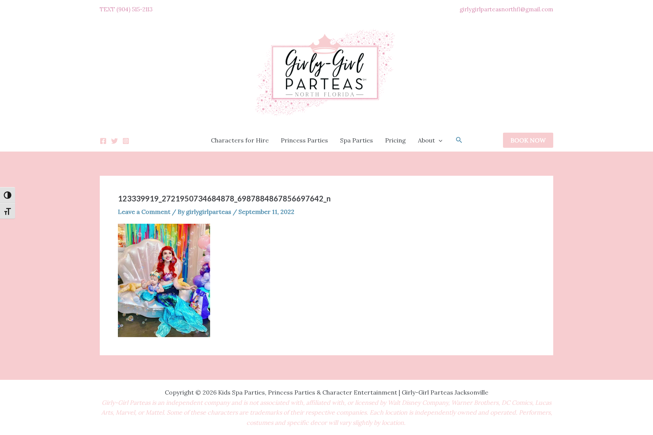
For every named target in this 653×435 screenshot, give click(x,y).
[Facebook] (103, 141)
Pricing (395, 140)
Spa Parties (356, 140)
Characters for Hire (240, 140)
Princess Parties (304, 140)
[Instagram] (125, 141)
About (426, 140)
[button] (439, 140)
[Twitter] (114, 141)
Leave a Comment (144, 211)
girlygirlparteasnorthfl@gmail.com (506, 9)
